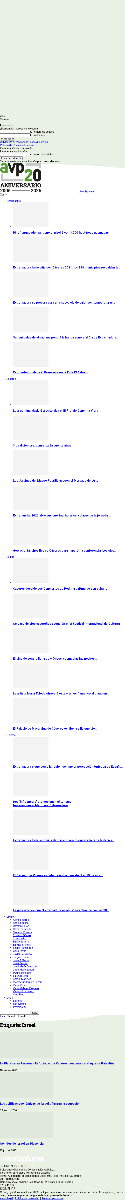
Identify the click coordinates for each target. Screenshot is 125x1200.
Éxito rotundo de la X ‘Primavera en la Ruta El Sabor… (50, 372)
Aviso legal (6, 1198)
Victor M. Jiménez (23, 991)
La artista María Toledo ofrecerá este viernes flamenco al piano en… (61, 693)
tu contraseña (37, 135)
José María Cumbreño (25, 966)
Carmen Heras (21, 926)
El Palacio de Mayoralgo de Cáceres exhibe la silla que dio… (55, 728)
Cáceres (11, 378)
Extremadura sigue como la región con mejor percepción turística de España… (68, 766)
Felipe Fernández (23, 947)
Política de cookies (52, 1198)
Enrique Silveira (22, 944)
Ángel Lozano (21, 922)
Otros (10, 997)
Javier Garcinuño (22, 954)
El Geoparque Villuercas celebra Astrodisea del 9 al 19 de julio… (58, 875)
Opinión (11, 916)
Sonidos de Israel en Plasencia (22, 1143)
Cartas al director (22, 929)
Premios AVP (20, 1007)
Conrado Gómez (22, 935)
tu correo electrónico (42, 154)
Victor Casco (20, 985)
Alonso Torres (21, 919)
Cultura (10, 556)
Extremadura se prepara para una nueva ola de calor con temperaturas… (64, 302)
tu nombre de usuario (42, 131)
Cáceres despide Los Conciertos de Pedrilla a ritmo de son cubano (60, 588)
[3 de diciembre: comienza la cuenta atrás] (31, 439)
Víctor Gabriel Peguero (26, 988)
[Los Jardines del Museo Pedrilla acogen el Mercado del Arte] (31, 474)
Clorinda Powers (22, 932)
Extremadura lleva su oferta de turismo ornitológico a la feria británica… (63, 840)
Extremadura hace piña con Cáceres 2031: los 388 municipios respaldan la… (66, 267)
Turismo (11, 735)
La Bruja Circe (20, 975)
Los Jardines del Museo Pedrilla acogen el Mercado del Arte (55, 480)
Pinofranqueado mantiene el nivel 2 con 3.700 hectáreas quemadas (61, 232)
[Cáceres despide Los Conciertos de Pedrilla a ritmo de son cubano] (31, 582)
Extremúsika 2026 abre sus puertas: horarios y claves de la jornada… (61, 515)
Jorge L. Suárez (22, 957)
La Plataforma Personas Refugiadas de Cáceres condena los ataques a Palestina (57, 1063)
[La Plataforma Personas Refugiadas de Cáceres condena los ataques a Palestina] (26, 1057)
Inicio (3, 1016)
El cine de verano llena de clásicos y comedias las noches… (55, 658)
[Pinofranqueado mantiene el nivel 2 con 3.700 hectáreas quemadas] (31, 226)
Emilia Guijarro (21, 941)
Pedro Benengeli (22, 972)
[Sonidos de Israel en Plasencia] (26, 1137)
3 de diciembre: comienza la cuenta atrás (42, 445)
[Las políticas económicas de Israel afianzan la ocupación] (26, 1097)
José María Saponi (23, 969)
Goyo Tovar (19, 950)
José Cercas (20, 963)
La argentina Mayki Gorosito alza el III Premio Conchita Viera (55, 410)
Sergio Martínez (22, 979)
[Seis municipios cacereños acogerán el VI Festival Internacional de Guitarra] (31, 617)
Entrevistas (19, 1003)
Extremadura (14, 200)
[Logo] (2, 195)
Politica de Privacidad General (17, 145)
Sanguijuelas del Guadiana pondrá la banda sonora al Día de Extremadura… (65, 337)
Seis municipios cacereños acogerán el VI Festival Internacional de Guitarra (66, 623)
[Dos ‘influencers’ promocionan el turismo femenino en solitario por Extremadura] (31, 795)
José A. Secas (21, 960)
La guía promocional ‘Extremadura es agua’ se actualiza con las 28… (61, 910)
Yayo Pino (18, 994)
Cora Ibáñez (20, 938)
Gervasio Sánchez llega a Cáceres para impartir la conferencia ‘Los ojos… (64, 550)
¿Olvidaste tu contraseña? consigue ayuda (24, 142)
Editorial (17, 1000)
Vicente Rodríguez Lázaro (27, 982)
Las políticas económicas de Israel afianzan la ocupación (40, 1103)
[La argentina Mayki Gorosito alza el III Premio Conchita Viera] (31, 404)
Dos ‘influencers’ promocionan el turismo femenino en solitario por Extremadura (42, 803)
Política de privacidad (27, 1198)
